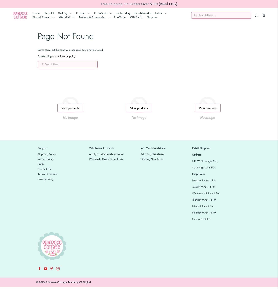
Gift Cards (136, 17)
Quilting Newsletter (152, 159)
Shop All (49, 13)
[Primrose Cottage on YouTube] (45, 269)
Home (36, 13)
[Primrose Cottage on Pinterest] (52, 269)
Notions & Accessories (92, 17)
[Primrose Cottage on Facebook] (39, 269)
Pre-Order (120, 17)
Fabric (158, 13)
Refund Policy (46, 159)
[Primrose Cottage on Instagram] (58, 269)
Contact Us (44, 169)
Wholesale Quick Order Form (106, 159)
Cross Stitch (101, 13)
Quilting (63, 13)
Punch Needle (143, 13)
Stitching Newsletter (153, 154)
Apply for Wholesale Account (106, 154)
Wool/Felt (65, 17)
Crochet (81, 13)
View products (70, 108)
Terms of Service (47, 174)
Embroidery (123, 13)
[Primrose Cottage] (20, 15)
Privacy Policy (46, 179)
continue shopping (65, 56)
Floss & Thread (42, 17)
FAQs (41, 164)
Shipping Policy (47, 154)
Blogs (150, 17)
